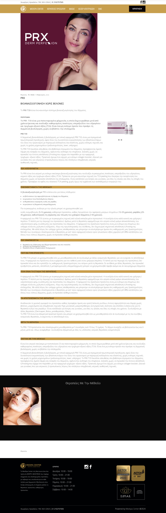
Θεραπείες (24, 95)
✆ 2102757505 (57, 2)
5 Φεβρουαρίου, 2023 (42, 95)
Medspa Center (132, 509)
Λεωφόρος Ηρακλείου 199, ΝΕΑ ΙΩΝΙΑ (35, 2)
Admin (32, 95)
